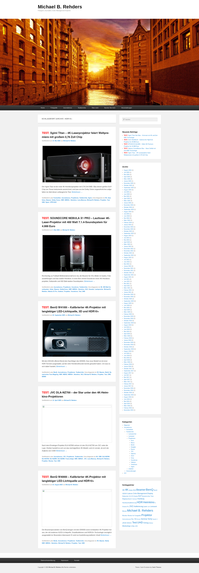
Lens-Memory (82, 200)
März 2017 (127, 381)
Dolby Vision (56, 200)
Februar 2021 (128, 290)
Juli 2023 (126, 238)
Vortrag (146, 523)
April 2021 (127, 285)
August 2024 (127, 211)
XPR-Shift (53, 202)
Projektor (103, 200)
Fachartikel (57, 198)
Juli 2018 (126, 353)
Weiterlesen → (77, 192)
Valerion (133, 462)
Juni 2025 (127, 194)
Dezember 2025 (128, 183)
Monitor (124, 515)
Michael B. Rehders (60, 6)
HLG (86, 289)
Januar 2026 (127, 181)
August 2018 (127, 351)
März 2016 (127, 405)
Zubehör (131, 469)
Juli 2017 (126, 375)
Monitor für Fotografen (134, 515)
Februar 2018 (128, 364)
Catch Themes (156, 567)
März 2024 (127, 220)
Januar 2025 (127, 203)
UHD (43, 202)
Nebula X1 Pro (52, 291)
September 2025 (129, 187)
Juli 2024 (126, 214)
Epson (133, 449)
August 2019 (127, 325)
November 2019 (128, 318)
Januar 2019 (127, 340)
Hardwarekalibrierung (129, 502)
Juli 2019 (126, 327)
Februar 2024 (128, 222)
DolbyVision (64, 289)
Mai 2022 (126, 264)
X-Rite (133, 526)
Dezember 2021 (128, 268)
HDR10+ (67, 200)
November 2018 (128, 344)
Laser (145, 506)
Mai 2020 (126, 307)
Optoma (133, 453)
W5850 (44, 376)
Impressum (64, 560)
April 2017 (127, 379)
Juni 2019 (127, 329)
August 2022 (127, 257)
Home (43, 108)
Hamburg (140, 499)
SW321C (129, 523)
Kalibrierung (138, 506)
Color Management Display (143, 493)
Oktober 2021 (128, 272)
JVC (64, 456)
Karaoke (91, 289)
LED (149, 506)
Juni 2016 (127, 399)
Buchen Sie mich (109, 108)
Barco (132, 442)
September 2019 (129, 323)
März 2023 (127, 244)
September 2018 (129, 349)
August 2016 (127, 397)
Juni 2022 (127, 262)
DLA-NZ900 (61, 459)
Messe (124, 511)
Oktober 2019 (128, 320)
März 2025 (127, 200)
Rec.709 (133, 519)
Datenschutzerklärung (48, 560)
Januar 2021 (127, 292)
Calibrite (129, 493)
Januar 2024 (127, 224)
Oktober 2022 (128, 253)
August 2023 (127, 235)
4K (106, 198)
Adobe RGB (132, 490)
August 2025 (127, 190)
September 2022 (129, 255)
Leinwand (131, 436)
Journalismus (67, 108)
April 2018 (127, 360)
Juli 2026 (126, 172)
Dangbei (133, 447)
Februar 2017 (128, 384)
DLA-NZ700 (45, 459)
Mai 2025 (126, 196)
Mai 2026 (126, 174)
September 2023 (129, 233)
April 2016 (127, 403)
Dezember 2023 (128, 227)
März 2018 (127, 362)
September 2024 (129, 209)
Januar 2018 (127, 366)
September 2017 (129, 371)
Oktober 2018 (128, 347)
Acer (132, 440)
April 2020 (127, 310)
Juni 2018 (127, 355)
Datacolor (125, 496)
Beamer (48, 200)
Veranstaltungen (126, 108)
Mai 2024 (126, 218)
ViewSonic (134, 464)
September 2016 (129, 395)
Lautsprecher (99, 289)
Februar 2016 (128, 408)
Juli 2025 (126, 192)
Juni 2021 (127, 281)
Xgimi (90, 198)
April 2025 (127, 198)
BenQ (55, 372)
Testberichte (82, 108)
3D (101, 287)
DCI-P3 (131, 496)
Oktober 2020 (128, 299)
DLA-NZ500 (105, 456)
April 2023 (127, 242)
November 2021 (128, 270)
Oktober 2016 (128, 392)
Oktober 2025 (128, 185)
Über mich (95, 108)
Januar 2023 (127, 246)
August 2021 (127, 277)
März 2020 (127, 312)
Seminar (144, 519)
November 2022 (128, 251)
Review (51, 461)
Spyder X (155, 519)
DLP (140, 496)
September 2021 (129, 275)
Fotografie (54, 108)
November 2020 (128, 296)
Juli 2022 (126, 259)
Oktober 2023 (128, 231)
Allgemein (127, 425)
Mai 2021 (126, 283)
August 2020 (127, 303)
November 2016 (128, 390)
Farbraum (134, 499)
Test (108, 200)
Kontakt (76, 560)
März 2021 (127, 288)
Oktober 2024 (128, 207)
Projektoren (75, 198)
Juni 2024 (127, 216)
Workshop (126, 526)
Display (136, 496)
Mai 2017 (126, 377)
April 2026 (127, 176)
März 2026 (127, 179)
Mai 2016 (126, 401)
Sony (132, 458)
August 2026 (127, 170)
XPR (136, 526)
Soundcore (75, 287)
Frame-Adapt (70, 459)
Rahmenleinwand (126, 519)
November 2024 (128, 205)
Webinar (151, 523)
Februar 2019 (128, 338)
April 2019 (127, 333)
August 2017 (127, 373)
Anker (51, 289)
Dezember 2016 (128, 388)
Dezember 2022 (128, 248)
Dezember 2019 (128, 316)
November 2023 (128, 229)
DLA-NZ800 (53, 459)
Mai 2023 (126, 240)
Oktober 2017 (128, 368)
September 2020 (129, 301)
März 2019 (127, 336)
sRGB (124, 523)
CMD (100, 456)
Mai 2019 (126, 331)
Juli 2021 (126, 279)
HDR (62, 200)
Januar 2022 (127, 266)
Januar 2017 (127, 386)
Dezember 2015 (128, 410)
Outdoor (60, 291)
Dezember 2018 (128, 342)
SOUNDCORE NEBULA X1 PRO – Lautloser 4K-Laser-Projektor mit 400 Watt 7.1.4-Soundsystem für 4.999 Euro (76, 222)
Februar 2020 (128, 314)
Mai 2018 (126, 358)
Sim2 (132, 456)
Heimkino (74, 200)
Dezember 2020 (128, 294)
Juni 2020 (127, 305)
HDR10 (65, 374)
